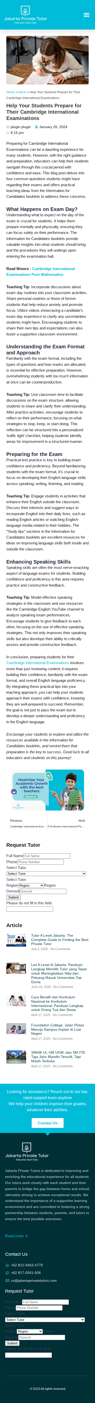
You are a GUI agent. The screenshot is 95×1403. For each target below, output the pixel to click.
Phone (11, 862)
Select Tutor (16, 868)
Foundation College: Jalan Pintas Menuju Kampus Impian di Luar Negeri (57, 1029)
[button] (86, 15)
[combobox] (16, 880)
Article (22, 92)
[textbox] (16, 880)
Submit (13, 897)
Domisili (13, 891)
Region (12, 885)
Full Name (14, 856)
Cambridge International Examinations (37, 663)
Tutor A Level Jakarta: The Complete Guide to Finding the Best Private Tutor (59, 939)
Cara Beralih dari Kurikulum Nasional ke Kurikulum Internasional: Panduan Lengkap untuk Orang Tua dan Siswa (57, 1003)
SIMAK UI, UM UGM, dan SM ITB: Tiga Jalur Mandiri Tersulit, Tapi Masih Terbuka (58, 1056)
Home (10, 92)
